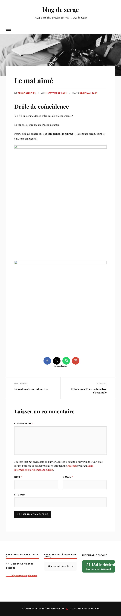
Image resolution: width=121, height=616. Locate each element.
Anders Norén (90, 609)
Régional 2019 (89, 93)
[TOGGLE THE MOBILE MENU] (8, 29)
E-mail (68, 477)
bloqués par (100, 566)
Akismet (72, 465)
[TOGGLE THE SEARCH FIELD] (112, 29)
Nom (18, 477)
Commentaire (23, 423)
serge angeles (27, 93)
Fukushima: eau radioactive (31, 389)
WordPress (57, 609)
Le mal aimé (33, 80)
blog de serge (60, 9)
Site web (19, 494)
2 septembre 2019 (56, 93)
